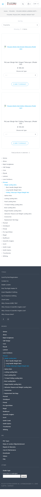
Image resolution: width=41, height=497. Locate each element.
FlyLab (5, 173)
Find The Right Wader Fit (9, 288)
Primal (5, 229)
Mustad (5, 223)
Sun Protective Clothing (8, 296)
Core (4, 170)
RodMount (6, 238)
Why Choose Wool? (7, 314)
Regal (4, 235)
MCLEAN (12, 11)
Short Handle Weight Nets (14, 187)
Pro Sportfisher (8, 232)
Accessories (7, 217)
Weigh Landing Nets (10, 185)
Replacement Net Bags (11, 220)
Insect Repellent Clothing (9, 292)
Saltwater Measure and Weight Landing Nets (18, 214)
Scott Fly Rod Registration (9, 277)
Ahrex (5, 161)
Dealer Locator (6, 284)
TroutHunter (7, 253)
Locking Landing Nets (10, 198)
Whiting (5, 256)
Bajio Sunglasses (8, 164)
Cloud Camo (5, 299)
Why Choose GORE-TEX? (9, 303)
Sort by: (20, 21)
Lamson (5, 176)
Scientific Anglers (8, 241)
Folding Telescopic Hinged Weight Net (17, 192)
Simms (5, 158)
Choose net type (21, 71)
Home (6, 11)
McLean (5, 182)
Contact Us (4, 281)
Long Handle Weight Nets (13, 190)
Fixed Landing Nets (10, 201)
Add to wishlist (20, 84)
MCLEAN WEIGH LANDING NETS (26, 11)
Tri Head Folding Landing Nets (13, 204)
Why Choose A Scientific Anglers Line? (13, 307)
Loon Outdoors (7, 179)
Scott (4, 244)
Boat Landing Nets (10, 207)
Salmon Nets (8, 195)
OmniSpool (6, 226)
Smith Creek (7, 247)
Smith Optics (7, 250)
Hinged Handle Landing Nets (12, 211)
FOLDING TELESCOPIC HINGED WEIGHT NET (21, 14)
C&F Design (6, 167)
